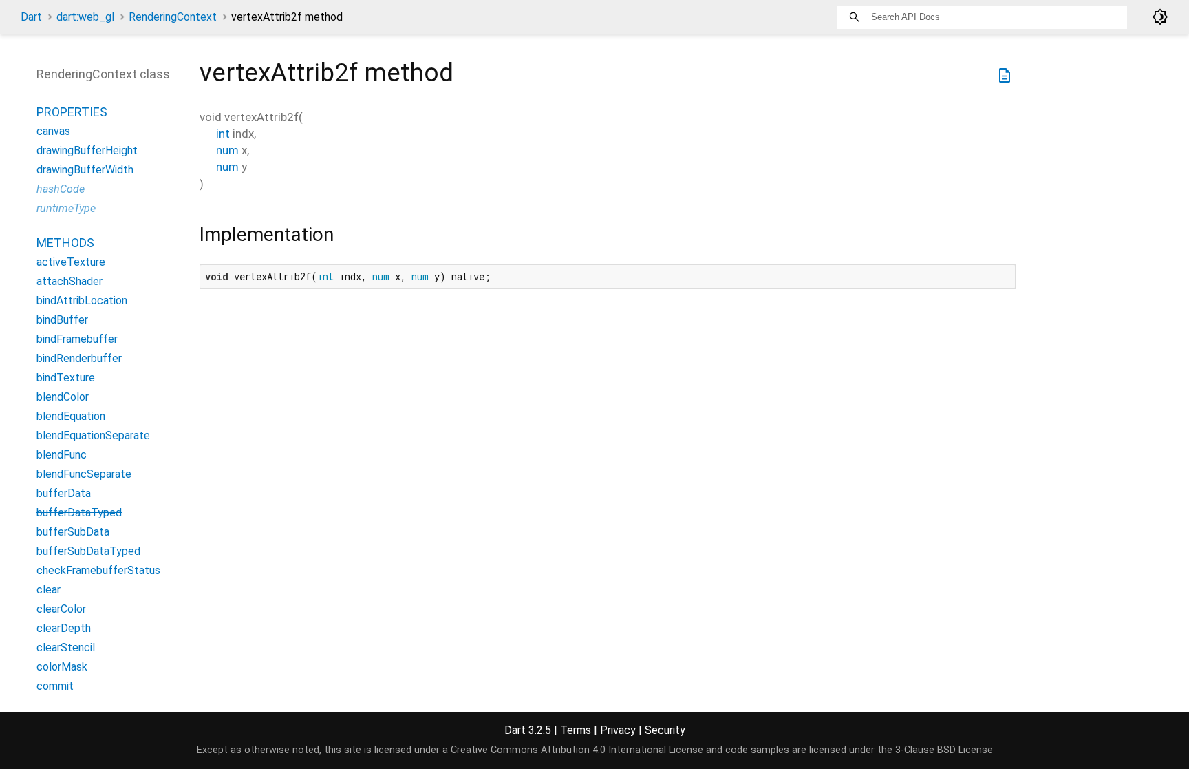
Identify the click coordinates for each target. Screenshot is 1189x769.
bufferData (63, 493)
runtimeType (66, 208)
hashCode (60, 189)
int (223, 133)
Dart (31, 16)
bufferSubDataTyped (88, 551)
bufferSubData (72, 531)
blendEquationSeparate (93, 435)
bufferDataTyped (79, 512)
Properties (71, 112)
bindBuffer (62, 319)
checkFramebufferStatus (98, 570)
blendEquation (70, 416)
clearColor (61, 608)
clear (48, 589)
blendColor (62, 396)
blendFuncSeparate (83, 474)
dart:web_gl (85, 16)
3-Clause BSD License (944, 750)
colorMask (61, 666)
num (227, 150)
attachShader (69, 281)
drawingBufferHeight (87, 150)
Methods (65, 242)
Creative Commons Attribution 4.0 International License (577, 750)
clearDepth (63, 628)
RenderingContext (173, 16)
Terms (575, 730)
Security (665, 730)
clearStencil (65, 647)
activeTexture (70, 261)
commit (55, 686)
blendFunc (61, 454)
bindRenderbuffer (79, 358)
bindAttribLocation (81, 300)
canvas (53, 131)
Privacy (618, 730)
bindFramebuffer (77, 339)
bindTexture (65, 377)
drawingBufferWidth (84, 169)
